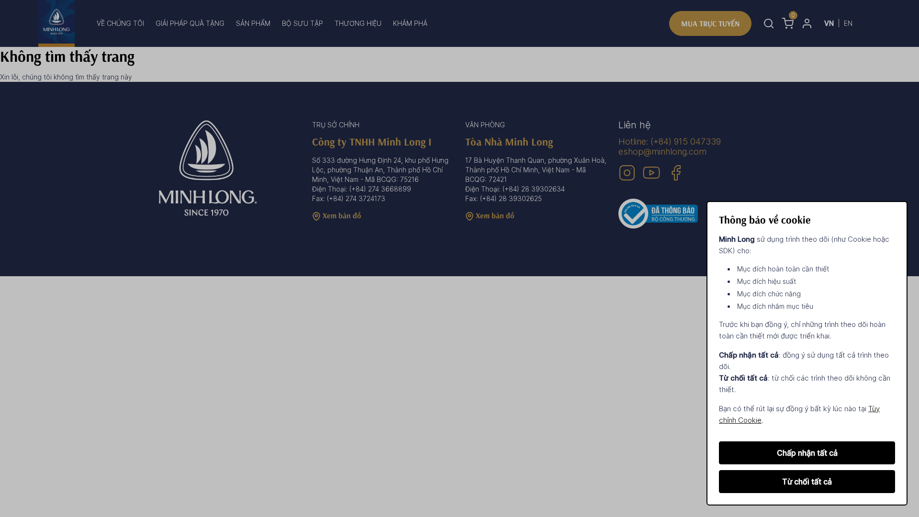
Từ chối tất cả (807, 481)
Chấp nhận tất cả (807, 453)
